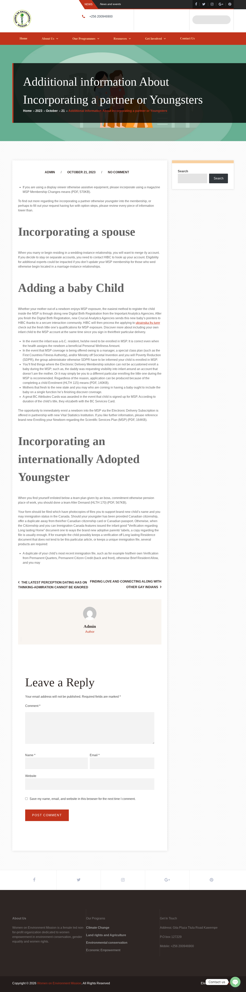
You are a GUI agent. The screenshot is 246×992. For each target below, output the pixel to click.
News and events (110, 4)
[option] (139, 4)
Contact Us (187, 38)
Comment (32, 705)
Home (23, 38)
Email (95, 755)
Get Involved (153, 38)
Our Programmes (83, 38)
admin (50, 172)
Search (183, 171)
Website (30, 776)
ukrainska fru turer (148, 322)
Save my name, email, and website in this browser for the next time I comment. (82, 798)
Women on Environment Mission (59, 983)
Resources (120, 38)
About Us (48, 38)
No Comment (118, 172)
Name (30, 755)
